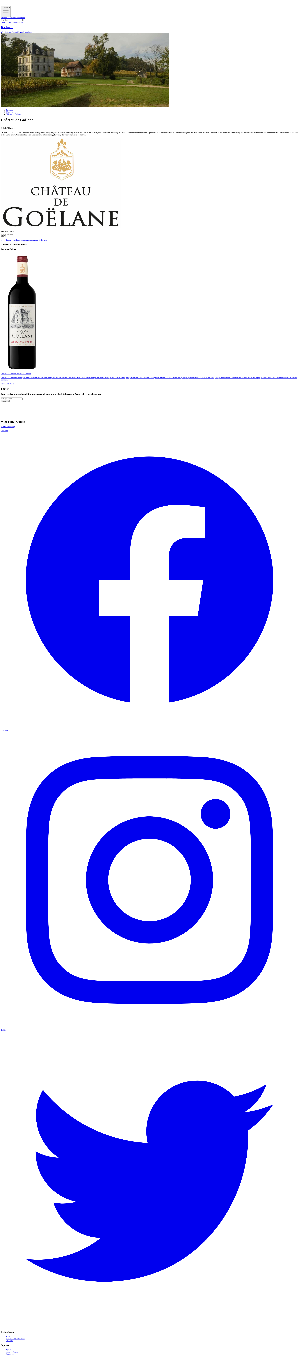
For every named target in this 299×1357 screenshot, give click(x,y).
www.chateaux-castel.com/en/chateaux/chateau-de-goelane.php (24, 240)
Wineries (8, 32)
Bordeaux (7, 27)
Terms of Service (12, 1352)
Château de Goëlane (13, 114)
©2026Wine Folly (8, 427)
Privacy (8, 1350)
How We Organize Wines (15, 1339)
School (14, 18)
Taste (19, 18)
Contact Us (10, 1354)
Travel (30, 32)
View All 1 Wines (7, 384)
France (21, 22)
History (20, 32)
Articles (4, 18)
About (8, 1336)
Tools (23, 18)
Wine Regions (13, 22)
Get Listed (9, 1341)
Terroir (25, 32)
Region (14, 32)
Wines (3, 32)
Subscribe (5, 401)
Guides (9, 18)
